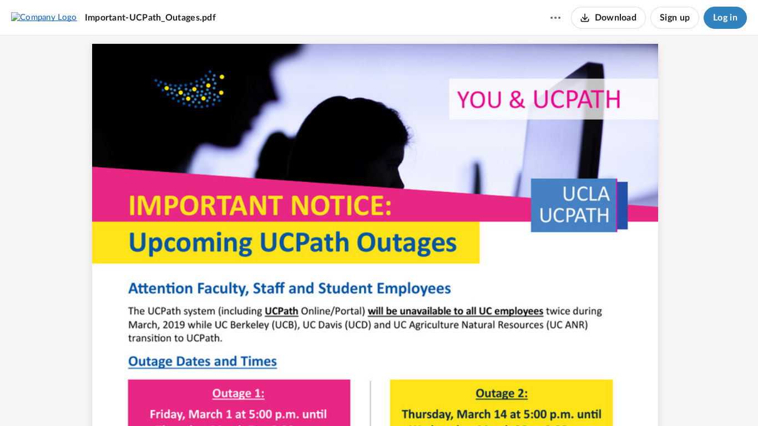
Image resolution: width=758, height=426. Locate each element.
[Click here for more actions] (555, 18)
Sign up (675, 17)
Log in (725, 17)
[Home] (44, 17)
